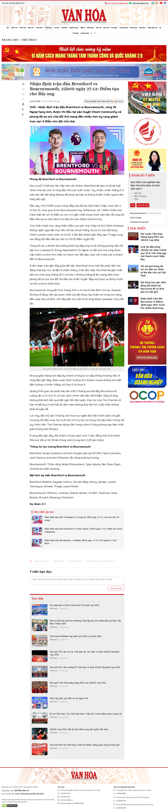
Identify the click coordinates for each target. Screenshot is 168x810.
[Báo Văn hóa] (84, 15)
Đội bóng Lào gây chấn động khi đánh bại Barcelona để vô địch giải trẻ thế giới (153, 287)
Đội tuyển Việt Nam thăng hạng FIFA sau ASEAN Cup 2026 (78, 682)
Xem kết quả (143, 205)
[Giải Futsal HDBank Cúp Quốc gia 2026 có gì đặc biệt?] (40, 641)
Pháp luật (133, 28)
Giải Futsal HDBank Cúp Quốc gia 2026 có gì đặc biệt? (76, 636)
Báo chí (31, 28)
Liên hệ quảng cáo (140, 3)
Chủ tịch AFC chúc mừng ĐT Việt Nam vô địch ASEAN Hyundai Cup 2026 (85, 667)
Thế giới (75, 33)
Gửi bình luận (116, 588)
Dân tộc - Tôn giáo (110, 28)
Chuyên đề (123, 28)
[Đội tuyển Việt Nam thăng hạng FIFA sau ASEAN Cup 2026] (40, 687)
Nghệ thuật (74, 28)
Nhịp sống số (152, 28)
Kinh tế (98, 28)
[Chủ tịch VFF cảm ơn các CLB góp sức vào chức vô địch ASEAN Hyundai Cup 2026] (40, 656)
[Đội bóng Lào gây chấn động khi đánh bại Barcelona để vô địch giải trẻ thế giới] (133, 285)
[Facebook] (23, 84)
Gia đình (64, 28)
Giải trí (82, 28)
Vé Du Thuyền (135, 218)
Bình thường (140, 196)
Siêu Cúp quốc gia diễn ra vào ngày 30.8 (69, 698)
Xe (160, 28)
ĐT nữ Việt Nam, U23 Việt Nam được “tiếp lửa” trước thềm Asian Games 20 (86, 713)
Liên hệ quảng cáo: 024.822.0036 (72, 803)
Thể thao (48, 28)
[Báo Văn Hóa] (84, 774)
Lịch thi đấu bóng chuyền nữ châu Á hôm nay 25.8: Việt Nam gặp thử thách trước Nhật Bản (153, 253)
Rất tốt (137, 193)
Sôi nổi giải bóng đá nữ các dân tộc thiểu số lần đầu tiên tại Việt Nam (153, 270)
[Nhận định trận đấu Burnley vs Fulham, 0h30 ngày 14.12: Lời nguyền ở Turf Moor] (37, 543)
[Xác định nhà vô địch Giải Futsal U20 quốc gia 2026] (40, 609)
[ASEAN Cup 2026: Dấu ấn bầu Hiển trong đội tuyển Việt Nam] (40, 734)
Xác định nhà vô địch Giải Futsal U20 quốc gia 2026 (74, 605)
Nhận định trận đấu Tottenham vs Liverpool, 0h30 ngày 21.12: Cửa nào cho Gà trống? (81, 518)
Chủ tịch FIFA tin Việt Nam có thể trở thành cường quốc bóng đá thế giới (85, 744)
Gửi (132, 205)
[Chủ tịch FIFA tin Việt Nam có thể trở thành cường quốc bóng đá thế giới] (40, 749)
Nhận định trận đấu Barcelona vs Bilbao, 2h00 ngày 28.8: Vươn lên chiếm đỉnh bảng (153, 303)
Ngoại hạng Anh (41, 561)
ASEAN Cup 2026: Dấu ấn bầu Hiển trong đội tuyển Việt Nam (79, 729)
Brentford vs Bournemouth (101, 561)
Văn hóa (23, 28)
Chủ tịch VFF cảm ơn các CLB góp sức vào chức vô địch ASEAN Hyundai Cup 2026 (84, 653)
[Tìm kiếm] (91, 33)
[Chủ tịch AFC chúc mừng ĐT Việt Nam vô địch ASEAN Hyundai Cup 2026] (40, 672)
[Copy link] (23, 99)
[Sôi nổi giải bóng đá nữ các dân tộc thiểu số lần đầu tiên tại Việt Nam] (133, 268)
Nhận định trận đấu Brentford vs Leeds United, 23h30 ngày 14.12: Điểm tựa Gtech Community (83, 530)
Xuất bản (39, 28)
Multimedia (85, 33)
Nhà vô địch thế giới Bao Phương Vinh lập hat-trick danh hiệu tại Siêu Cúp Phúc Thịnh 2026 (85, 622)
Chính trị (14, 28)
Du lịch (56, 28)
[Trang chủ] (8, 28)
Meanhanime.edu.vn (138, 213)
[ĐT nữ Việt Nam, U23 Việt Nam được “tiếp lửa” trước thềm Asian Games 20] (40, 718)
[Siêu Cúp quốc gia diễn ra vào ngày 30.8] (40, 703)
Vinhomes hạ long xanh (139, 222)
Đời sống (90, 28)
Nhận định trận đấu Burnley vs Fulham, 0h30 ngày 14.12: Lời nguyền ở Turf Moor (80, 542)
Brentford (59, 561)
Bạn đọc (142, 28)
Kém (136, 199)
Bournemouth (76, 561)
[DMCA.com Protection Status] (9, 805)
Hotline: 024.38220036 (118, 3)
